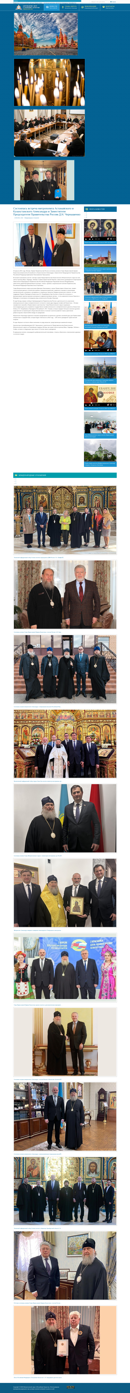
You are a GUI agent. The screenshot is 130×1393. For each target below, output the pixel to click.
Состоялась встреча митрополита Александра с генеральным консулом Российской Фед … (38, 706)
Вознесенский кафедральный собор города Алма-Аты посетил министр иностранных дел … (38, 781)
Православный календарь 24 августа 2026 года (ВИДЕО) (100, 353)
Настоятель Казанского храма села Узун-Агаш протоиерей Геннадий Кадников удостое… (97, 326)
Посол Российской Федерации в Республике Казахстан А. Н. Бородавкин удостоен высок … (38, 1377)
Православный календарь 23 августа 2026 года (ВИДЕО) (100, 408)
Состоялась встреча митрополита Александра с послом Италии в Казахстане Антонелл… (38, 1079)
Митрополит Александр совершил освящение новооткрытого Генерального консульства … (38, 930)
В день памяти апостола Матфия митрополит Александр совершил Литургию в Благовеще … (100, 464)
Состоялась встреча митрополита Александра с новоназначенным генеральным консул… (38, 1154)
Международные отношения (31, 218)
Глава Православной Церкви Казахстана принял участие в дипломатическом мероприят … (38, 1005)
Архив (114, 1)
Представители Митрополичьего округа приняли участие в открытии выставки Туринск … (100, 269)
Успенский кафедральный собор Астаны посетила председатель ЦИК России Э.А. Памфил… (98, 298)
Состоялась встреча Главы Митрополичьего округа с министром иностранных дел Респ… (38, 855)
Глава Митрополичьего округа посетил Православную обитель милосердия (99, 435)
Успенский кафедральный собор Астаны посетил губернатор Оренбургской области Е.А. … (38, 1228)
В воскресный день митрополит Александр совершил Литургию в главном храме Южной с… (99, 381)
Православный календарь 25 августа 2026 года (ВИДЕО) (100, 242)
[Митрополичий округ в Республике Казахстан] (27, 7)
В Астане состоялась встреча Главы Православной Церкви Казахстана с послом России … (38, 1303)
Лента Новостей (97, 209)
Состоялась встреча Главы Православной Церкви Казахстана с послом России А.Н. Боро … (38, 632)
